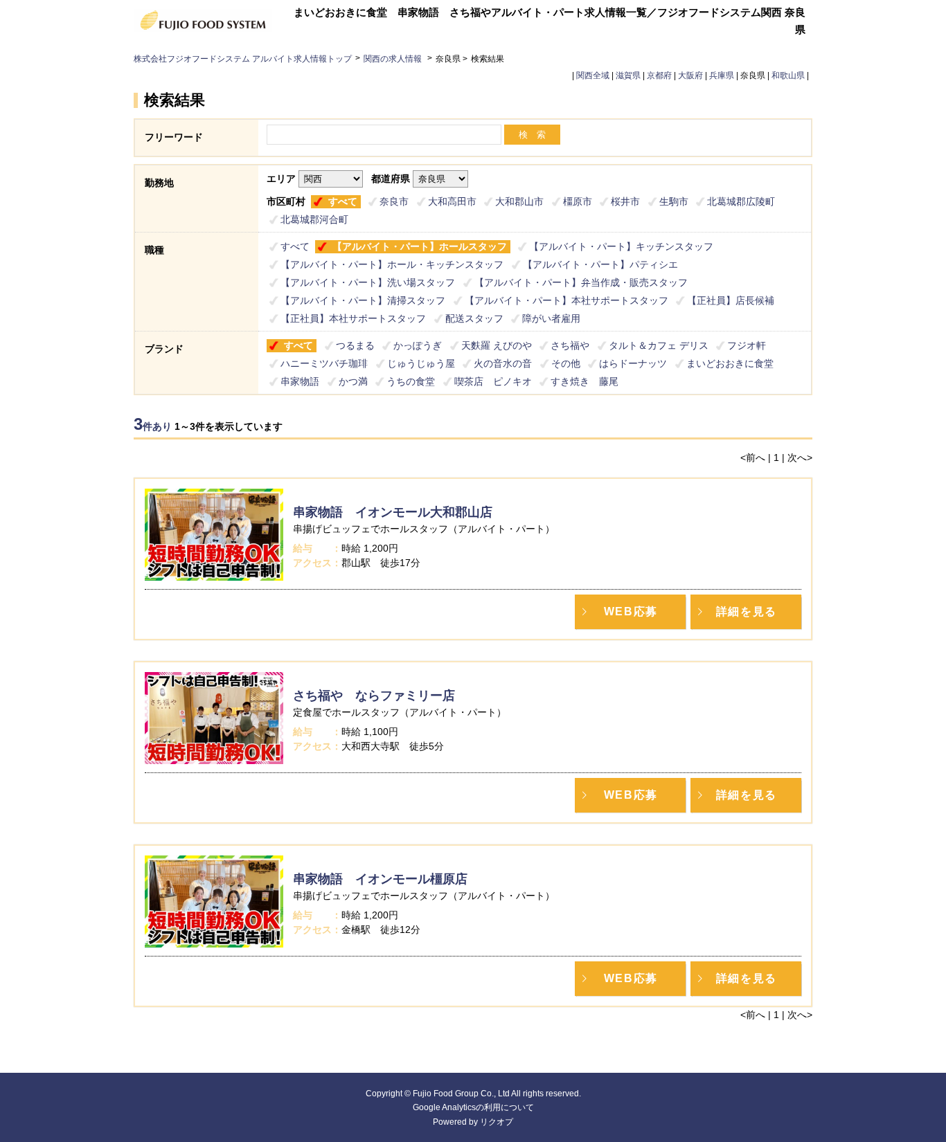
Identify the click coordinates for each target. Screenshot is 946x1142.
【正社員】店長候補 (730, 300)
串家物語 (299, 381)
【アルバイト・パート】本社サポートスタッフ (566, 300)
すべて (342, 201)
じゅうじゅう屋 (421, 363)
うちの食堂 (410, 381)
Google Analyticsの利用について (473, 1107)
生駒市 (673, 201)
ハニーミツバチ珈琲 (324, 363)
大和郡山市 (519, 201)
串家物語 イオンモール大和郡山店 (392, 512)
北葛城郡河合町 (314, 219)
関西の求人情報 (394, 59)
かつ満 (353, 381)
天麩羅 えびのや (496, 345)
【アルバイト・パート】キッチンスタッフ (621, 246)
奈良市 (394, 201)
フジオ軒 (746, 345)
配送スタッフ (474, 318)
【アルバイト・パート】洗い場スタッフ (367, 282)
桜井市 (625, 201)
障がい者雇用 (551, 318)
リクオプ (496, 1122)
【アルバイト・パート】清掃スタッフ (362, 300)
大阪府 (690, 75)
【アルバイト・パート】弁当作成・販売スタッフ (581, 282)
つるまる (355, 345)
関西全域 (592, 75)
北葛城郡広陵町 (741, 201)
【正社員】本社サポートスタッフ (353, 318)
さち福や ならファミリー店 (374, 696)
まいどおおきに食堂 (730, 363)
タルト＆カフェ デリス (658, 345)
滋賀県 (628, 75)
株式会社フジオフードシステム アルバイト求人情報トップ (243, 59)
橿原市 (577, 201)
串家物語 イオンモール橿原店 (380, 879)
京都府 (659, 75)
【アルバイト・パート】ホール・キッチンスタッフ (391, 264)
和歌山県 (788, 75)
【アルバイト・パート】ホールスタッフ (419, 246)
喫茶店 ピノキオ (493, 381)
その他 (565, 363)
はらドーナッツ (633, 363)
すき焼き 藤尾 (584, 381)
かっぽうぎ (417, 345)
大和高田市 (452, 201)
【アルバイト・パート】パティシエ (600, 264)
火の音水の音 (503, 363)
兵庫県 (721, 75)
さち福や (570, 345)
